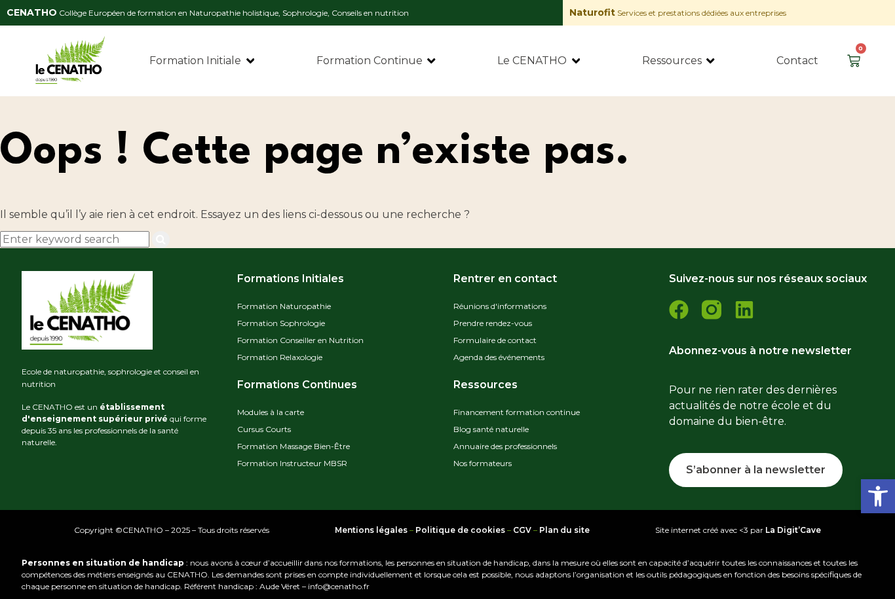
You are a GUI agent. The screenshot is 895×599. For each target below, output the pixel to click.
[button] (878, 496)
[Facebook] (679, 309)
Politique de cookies (460, 530)
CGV (522, 530)
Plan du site (564, 530)
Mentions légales (371, 530)
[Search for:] (76, 239)
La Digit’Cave (793, 530)
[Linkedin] (744, 309)
